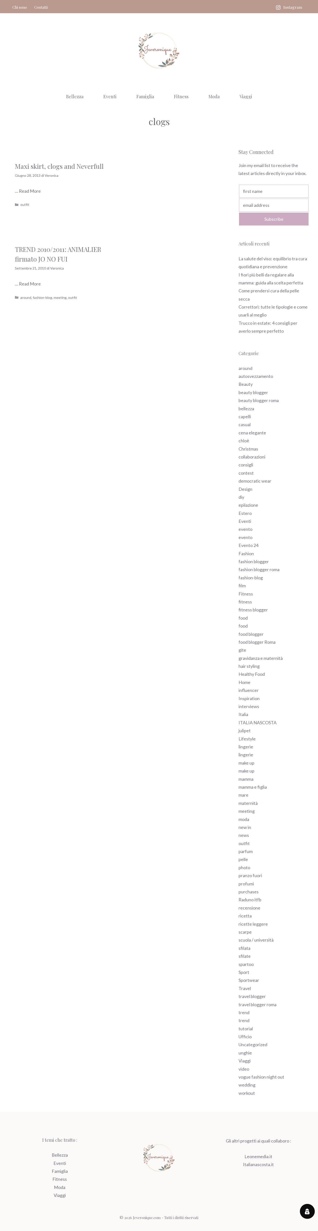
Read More (30, 191)
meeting (60, 297)
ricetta (245, 915)
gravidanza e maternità (260, 658)
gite (242, 650)
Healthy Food (251, 674)
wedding (246, 1085)
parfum (245, 851)
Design (245, 489)
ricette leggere (253, 924)
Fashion (246, 553)
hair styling (249, 666)
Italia (243, 714)
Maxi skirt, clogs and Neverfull (59, 166)
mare (243, 795)
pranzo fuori (250, 875)
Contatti (41, 7)
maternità (248, 803)
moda (243, 819)
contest (246, 473)
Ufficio (245, 1036)
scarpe (245, 932)
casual (244, 424)
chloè (243, 440)
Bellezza (74, 96)
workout (246, 1093)
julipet (244, 730)
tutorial (245, 1028)
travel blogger (252, 996)
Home (244, 682)
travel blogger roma (257, 1004)
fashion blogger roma (258, 569)
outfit (24, 204)
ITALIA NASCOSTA (257, 722)
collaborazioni (251, 456)
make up (246, 763)
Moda (214, 96)
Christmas (248, 449)
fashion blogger (253, 561)
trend (243, 1012)
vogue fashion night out (261, 1077)
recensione (249, 908)
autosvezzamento (255, 376)
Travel (244, 988)
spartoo (246, 964)
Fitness (181, 96)
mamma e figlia (252, 787)
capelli (244, 416)
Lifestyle (247, 738)
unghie (245, 1052)
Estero (245, 513)
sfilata (244, 948)
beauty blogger (253, 392)
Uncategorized (252, 1044)
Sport (243, 972)
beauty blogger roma (258, 400)
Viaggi (245, 96)
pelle (243, 859)
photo (244, 867)
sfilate (244, 956)
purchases (248, 891)
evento (245, 529)
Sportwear (248, 980)
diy (241, 497)
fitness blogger (253, 609)
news (243, 835)
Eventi (110, 96)
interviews (248, 706)
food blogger (251, 634)
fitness (245, 601)
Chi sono (19, 7)
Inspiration (249, 698)
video (243, 1069)
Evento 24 (248, 545)
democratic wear (254, 481)
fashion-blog (42, 297)
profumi (246, 883)
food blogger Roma (257, 642)
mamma (245, 779)
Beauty (245, 384)
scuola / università (256, 940)
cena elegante (252, 432)
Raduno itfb (249, 899)
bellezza (246, 408)
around (25, 297)
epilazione (248, 505)
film (242, 585)
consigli (245, 464)
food (243, 618)
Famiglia (145, 96)
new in (244, 827)
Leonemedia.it (258, 1156)
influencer (248, 690)
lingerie (245, 746)
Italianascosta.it (258, 1164)
